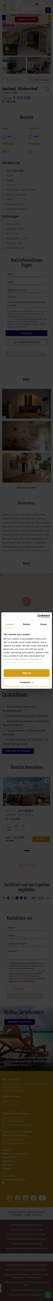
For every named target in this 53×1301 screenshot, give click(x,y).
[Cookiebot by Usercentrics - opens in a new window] (38, 616)
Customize (25, 682)
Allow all (26, 673)
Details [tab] (26, 624)
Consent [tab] (9, 624)
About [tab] (43, 624)
